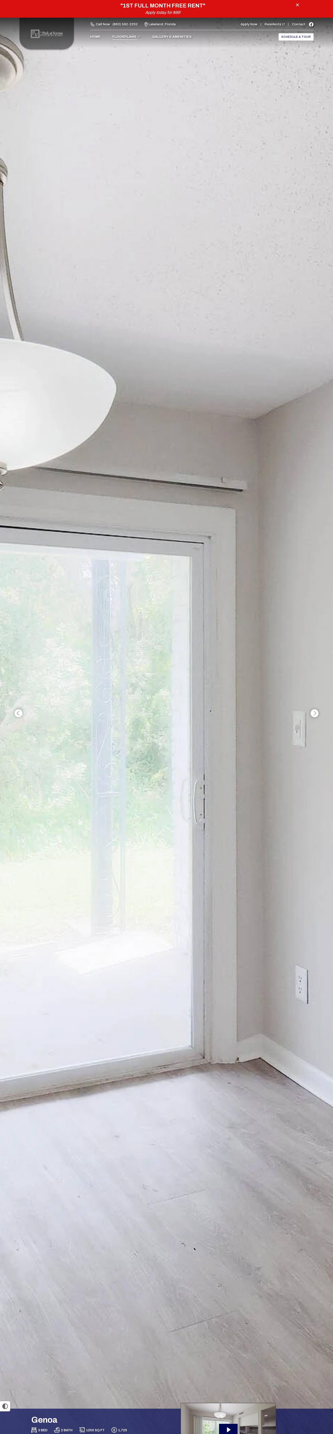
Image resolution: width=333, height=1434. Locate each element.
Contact (298, 24)
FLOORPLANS (124, 36)
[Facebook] (311, 24)
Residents (273, 24)
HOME (95, 36)
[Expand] (316, 1400)
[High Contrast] (5, 1406)
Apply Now (249, 24)
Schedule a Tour (296, 36)
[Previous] (18, 713)
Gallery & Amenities (172, 36)
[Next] (315, 713)
